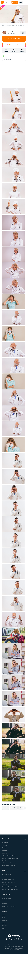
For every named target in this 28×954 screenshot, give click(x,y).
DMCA (3, 876)
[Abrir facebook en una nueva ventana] (6, 940)
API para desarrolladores (8, 855)
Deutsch (4, 924)
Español (4, 918)
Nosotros (4, 904)
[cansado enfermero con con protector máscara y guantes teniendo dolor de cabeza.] (13, 444)
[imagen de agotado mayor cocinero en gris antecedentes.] (13, 142)
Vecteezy (4, 844)
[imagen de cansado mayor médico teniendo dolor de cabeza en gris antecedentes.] (13, 348)
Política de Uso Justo (13, 950)
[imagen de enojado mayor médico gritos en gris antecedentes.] (13, 618)
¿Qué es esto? (17, 56)
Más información (7, 58)
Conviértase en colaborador (9, 907)
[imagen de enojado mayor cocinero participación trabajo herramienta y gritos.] (13, 205)
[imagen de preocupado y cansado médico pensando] (13, 523)
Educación (5, 852)
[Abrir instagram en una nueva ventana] (8, 940)
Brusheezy (5, 841)
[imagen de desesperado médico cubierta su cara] (13, 586)
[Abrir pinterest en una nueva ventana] (13, 940)
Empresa (4, 849)
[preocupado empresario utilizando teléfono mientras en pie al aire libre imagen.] (13, 777)
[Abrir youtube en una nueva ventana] (20, 940)
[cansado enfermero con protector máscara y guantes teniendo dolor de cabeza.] (13, 332)
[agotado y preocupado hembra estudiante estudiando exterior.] (13, 634)
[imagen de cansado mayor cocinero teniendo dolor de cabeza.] (13, 126)
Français (4, 926)
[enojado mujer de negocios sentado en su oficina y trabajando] (13, 650)
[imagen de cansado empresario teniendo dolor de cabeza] (13, 713)
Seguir (23, 33)
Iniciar (20, 2)
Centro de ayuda (6, 899)
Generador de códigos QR (8, 865)
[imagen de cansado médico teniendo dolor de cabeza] (13, 491)
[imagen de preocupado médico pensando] (13, 459)
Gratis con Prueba (14, 38)
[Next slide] (22, 807)
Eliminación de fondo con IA (9, 862)
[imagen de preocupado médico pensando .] (13, 555)
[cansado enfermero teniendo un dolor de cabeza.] (13, 301)
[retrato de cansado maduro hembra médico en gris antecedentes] (13, 237)
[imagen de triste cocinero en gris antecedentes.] (13, 174)
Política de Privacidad (18, 949)
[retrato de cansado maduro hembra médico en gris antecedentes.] (13, 221)
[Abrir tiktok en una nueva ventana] (15, 940)
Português (5, 921)
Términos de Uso (8, 949)
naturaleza (13, 807)
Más (3, 929)
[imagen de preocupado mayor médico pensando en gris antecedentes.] (13, 317)
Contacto (4, 902)
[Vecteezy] (2, 2)
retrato (5, 807)
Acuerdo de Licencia (7, 873)
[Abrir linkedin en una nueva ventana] (11, 940)
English (4, 916)
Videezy (4, 847)
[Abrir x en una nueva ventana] (18, 940)
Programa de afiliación (8, 879)
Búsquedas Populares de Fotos (10, 886)
